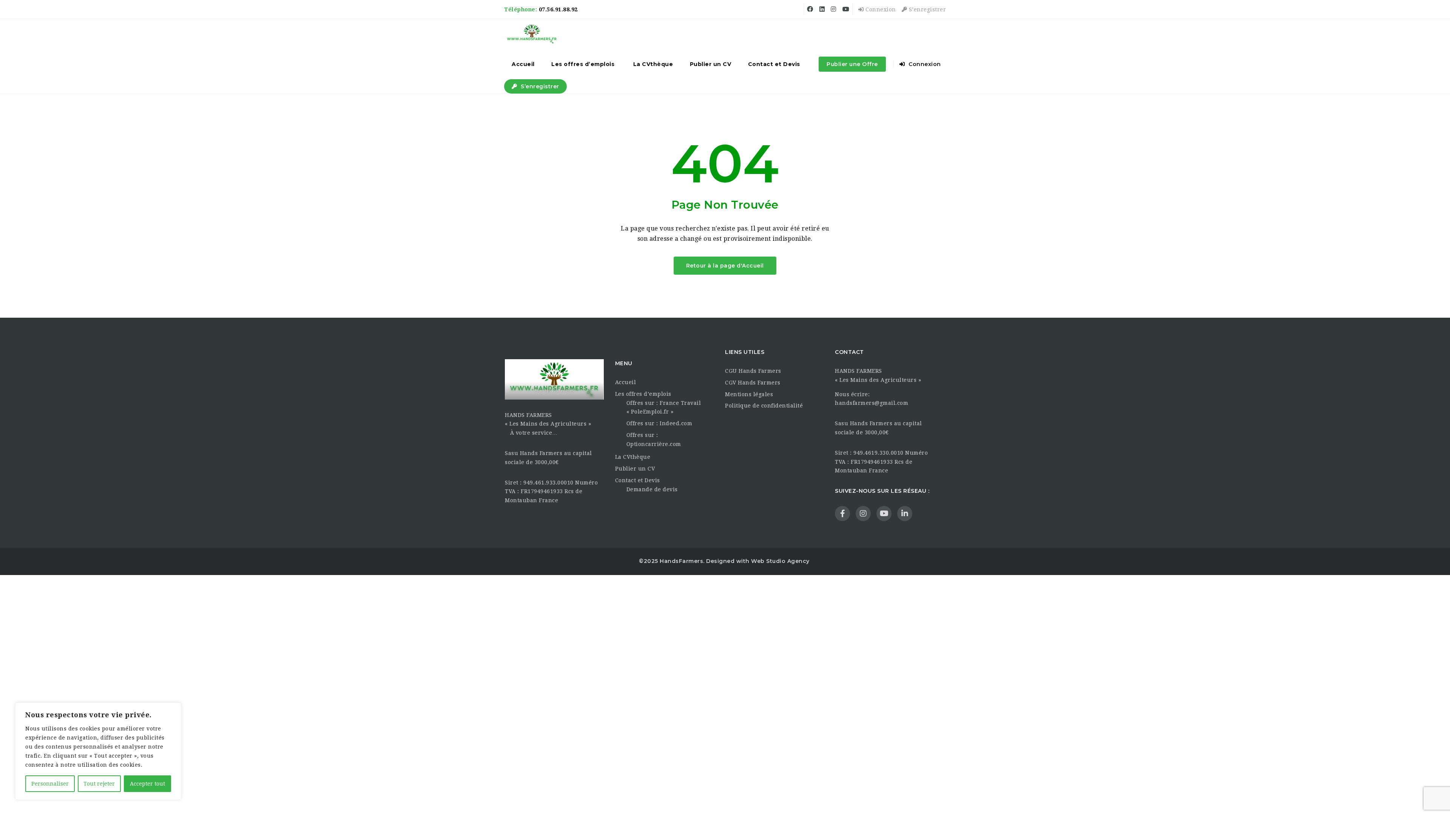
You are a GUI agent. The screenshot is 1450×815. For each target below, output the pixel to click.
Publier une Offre (852, 64)
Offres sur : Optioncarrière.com (653, 439)
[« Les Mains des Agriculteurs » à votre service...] (532, 34)
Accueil (523, 64)
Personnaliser (50, 784)
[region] (98, 751)
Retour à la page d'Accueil (725, 265)
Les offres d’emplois (582, 64)
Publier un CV (710, 64)
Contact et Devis (774, 64)
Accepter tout (147, 784)
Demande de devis (652, 489)
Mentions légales (749, 394)
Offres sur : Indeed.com (659, 423)
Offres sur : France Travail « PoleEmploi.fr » (663, 407)
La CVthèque (653, 64)
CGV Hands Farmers (753, 383)
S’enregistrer (926, 9)
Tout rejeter (99, 784)
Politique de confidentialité (764, 406)
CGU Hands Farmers (753, 371)
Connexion (880, 9)
